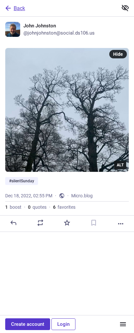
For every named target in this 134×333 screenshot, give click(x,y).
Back (19, 8)
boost (13, 207)
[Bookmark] (94, 223)
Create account (27, 324)
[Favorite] (67, 223)
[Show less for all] (125, 8)
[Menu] (123, 324)
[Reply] (13, 223)
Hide (118, 54)
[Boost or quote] (40, 223)
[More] (121, 224)
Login (63, 324)
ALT (120, 165)
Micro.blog (82, 195)
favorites (64, 207)
